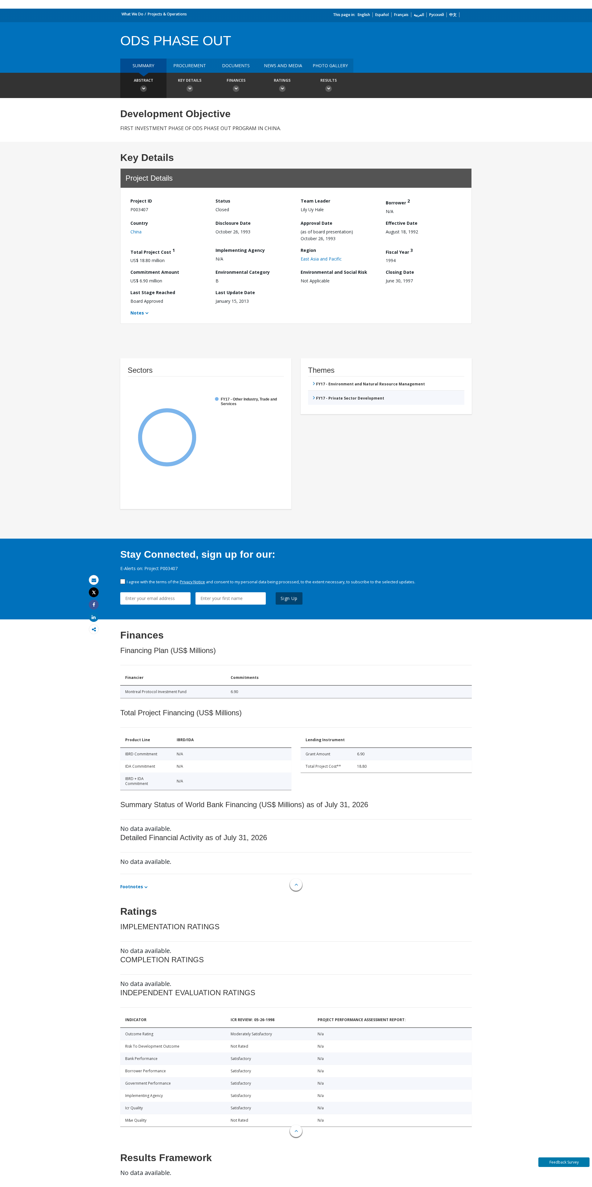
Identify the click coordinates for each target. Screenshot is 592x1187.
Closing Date (400, 272)
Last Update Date (235, 292)
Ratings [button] (282, 80)
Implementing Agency (240, 250)
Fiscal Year (399, 251)
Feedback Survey (564, 1162)
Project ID (141, 201)
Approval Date (316, 223)
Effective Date (401, 223)
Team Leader (315, 201)
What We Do (132, 14)
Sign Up (289, 598)
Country (139, 223)
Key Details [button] (189, 80)
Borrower (398, 202)
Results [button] (328, 80)
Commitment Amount (154, 272)
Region (308, 250)
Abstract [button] (143, 80)
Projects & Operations (167, 14)
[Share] (94, 604)
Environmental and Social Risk (334, 272)
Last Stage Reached (152, 292)
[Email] (94, 580)
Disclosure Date (233, 223)
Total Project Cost (152, 251)
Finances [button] (236, 80)
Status (223, 201)
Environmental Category (243, 272)
